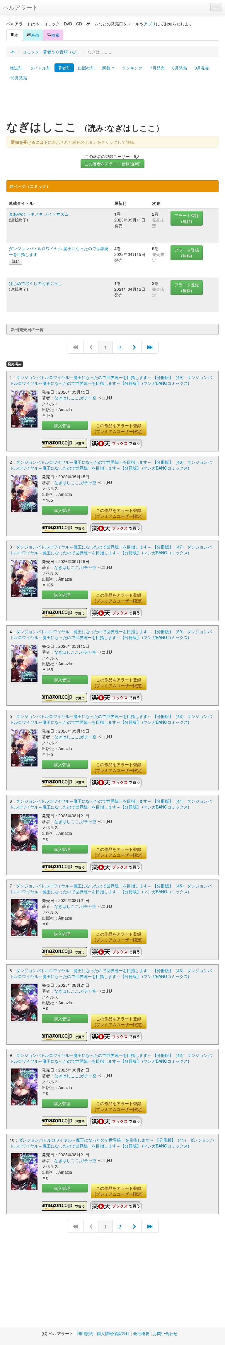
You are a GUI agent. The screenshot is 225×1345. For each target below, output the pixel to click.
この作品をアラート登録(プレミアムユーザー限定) (119, 428)
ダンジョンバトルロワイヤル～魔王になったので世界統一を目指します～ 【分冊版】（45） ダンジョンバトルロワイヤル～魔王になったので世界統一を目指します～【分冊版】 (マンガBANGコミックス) (111, 888)
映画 (35, 35)
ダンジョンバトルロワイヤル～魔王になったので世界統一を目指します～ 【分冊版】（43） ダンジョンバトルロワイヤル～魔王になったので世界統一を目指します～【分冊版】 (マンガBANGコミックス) (111, 973)
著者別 (64, 68)
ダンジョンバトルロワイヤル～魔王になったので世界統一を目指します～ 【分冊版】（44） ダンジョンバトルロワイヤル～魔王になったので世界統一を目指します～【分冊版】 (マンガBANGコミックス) (111, 804)
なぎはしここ (66, 398)
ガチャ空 (88, 398)
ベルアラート (20, 7)
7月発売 (157, 68)
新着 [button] (106, 68)
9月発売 (202, 68)
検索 (55, 35)
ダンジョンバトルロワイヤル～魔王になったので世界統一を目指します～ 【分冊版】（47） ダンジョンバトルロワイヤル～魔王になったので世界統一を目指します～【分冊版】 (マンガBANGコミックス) (111, 549)
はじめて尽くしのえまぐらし (35, 283)
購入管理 (62, 425)
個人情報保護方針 (113, 1333)
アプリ (150, 24)
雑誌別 (16, 68)
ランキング (132, 68)
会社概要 (141, 1333)
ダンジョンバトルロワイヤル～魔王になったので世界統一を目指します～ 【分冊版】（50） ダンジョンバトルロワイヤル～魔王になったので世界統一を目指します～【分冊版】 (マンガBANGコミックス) (111, 634)
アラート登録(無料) (186, 218)
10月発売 (18, 78)
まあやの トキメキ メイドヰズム (39, 214)
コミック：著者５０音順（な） (51, 52)
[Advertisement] (112, 103)
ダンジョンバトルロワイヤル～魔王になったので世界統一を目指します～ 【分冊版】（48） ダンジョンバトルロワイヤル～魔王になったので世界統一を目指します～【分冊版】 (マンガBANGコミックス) (111, 719)
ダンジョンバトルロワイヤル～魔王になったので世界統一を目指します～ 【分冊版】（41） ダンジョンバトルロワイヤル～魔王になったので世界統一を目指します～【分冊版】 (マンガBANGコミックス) (112, 1143)
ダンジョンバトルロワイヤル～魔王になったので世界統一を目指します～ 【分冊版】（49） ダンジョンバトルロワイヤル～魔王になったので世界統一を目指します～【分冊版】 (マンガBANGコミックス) (111, 380)
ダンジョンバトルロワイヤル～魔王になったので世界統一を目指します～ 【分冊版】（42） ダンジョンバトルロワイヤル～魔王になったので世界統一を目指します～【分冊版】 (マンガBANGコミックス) (111, 1058)
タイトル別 (40, 68)
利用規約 (85, 1333)
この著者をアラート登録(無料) (112, 164)
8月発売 (179, 68)
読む (15, 260)
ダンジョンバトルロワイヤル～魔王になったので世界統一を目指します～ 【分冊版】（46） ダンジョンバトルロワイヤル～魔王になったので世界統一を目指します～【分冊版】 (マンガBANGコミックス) (111, 465)
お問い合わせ (165, 1333)
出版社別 (86, 68)
